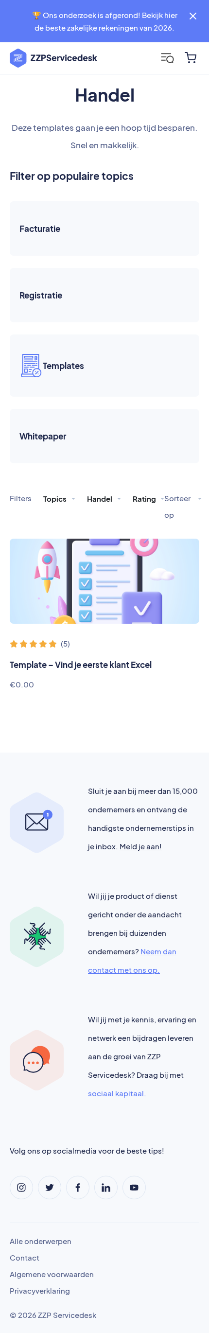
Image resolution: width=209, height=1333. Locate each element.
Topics (55, 498)
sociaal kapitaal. (117, 1093)
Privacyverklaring (40, 1290)
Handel (100, 498)
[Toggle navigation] (167, 58)
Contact (24, 1257)
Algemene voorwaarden (52, 1274)
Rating (145, 498)
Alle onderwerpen (40, 1240)
